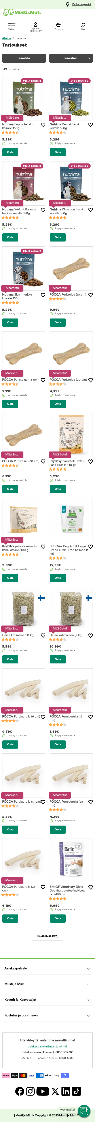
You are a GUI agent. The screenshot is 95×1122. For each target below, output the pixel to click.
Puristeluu (68, 294)
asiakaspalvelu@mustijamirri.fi (47, 1046)
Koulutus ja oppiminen (21, 1015)
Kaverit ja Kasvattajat (20, 1000)
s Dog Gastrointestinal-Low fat (67, 890)
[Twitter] (55, 1091)
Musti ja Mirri (14, 984)
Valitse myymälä (81, 4)
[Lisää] (43, 125)
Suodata (24, 58)
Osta (10, 152)
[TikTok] (76, 1091)
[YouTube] (42, 1091)
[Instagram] (30, 1091)
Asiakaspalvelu (15, 968)
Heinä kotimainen (18, 635)
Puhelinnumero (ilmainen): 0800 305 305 (47, 1052)
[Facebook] (19, 1091)
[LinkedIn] (65, 1091)
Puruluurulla (21, 716)
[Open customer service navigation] (84, 1111)
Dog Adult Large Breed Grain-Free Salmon (69, 550)
